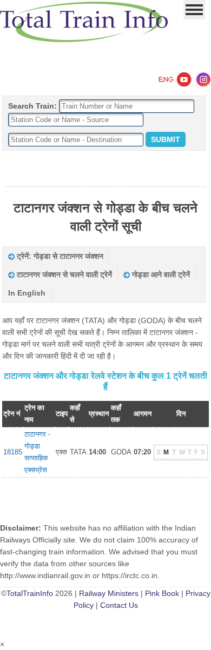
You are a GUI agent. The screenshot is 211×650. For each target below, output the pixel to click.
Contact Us (119, 605)
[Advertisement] (105, 169)
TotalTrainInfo (29, 593)
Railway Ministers (109, 593)
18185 (12, 452)
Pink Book (162, 593)
